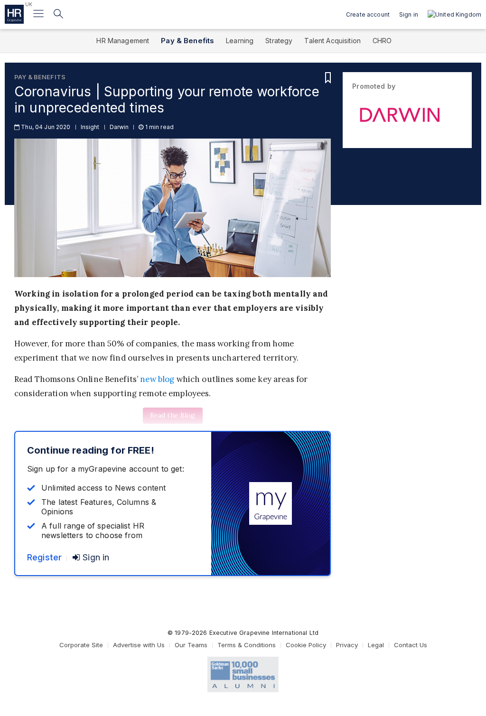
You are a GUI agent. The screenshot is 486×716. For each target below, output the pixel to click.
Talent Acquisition (332, 41)
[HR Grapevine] (14, 14)
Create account (368, 14)
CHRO (382, 41)
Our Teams (191, 645)
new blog (157, 379)
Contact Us (410, 645)
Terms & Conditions (246, 645)
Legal (376, 645)
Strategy (278, 41)
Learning (239, 41)
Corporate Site (81, 645)
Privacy (347, 645)
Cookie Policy (306, 645)
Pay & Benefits (187, 40)
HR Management (122, 41)
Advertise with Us (139, 645)
